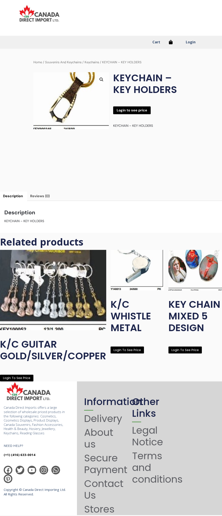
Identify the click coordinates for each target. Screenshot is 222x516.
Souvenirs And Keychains (63, 62)
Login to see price (132, 110)
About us (98, 438)
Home (37, 62)
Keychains (92, 62)
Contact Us (103, 489)
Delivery (103, 418)
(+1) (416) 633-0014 (19, 455)
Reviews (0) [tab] (40, 196)
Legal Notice (147, 436)
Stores (99, 509)
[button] (101, 79)
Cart (156, 42)
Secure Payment (105, 464)
